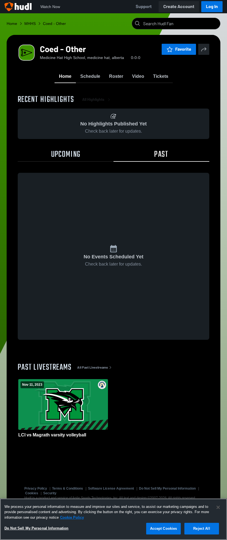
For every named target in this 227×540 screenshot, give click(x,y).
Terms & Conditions (67, 488)
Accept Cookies (163, 528)
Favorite (183, 49)
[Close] (218, 507)
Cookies (31, 493)
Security (49, 493)
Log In (212, 6)
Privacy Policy (35, 488)
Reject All (201, 528)
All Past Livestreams (92, 367)
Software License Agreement (111, 488)
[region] (113, 519)
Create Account (178, 6)
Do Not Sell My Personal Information (167, 488)
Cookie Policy (72, 517)
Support (144, 6)
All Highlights (93, 99)
